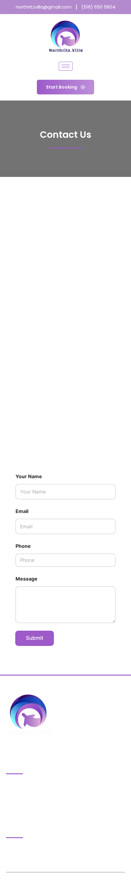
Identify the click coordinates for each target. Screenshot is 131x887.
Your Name (29, 476)
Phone (23, 546)
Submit (34, 638)
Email (22, 511)
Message (26, 579)
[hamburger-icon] (66, 66)
